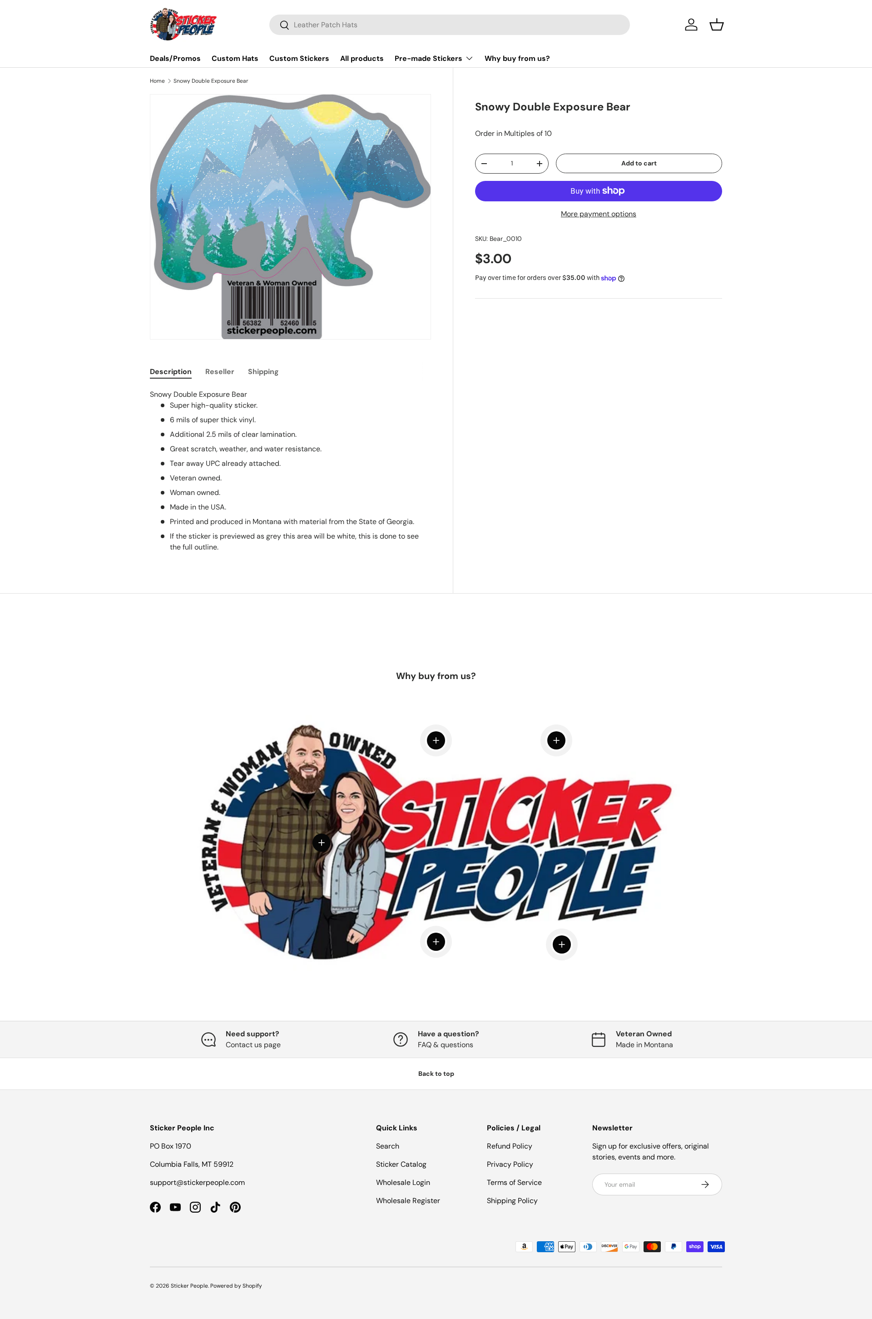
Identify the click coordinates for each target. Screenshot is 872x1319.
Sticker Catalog (401, 1164)
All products (362, 58)
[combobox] (449, 25)
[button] (717, 25)
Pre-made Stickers (428, 58)
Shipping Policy (512, 1200)
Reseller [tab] (219, 371)
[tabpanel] (290, 471)
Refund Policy (509, 1146)
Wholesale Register (408, 1200)
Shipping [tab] (263, 371)
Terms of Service (514, 1182)
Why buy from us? (517, 58)
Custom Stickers (299, 58)
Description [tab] (171, 371)
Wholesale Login (403, 1182)
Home (157, 81)
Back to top (436, 1073)
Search (387, 1146)
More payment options (598, 214)
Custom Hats (235, 58)
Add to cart (639, 163)
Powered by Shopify (236, 1285)
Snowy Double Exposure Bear (210, 81)
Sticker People (189, 1285)
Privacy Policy (510, 1164)
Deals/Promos (175, 58)
